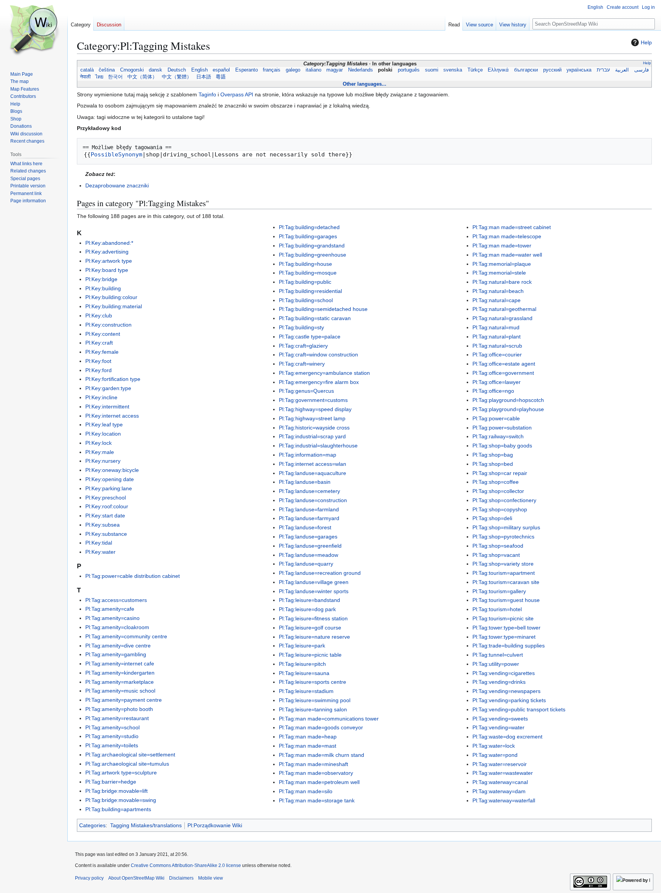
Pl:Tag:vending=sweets (500, 719)
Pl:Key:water (100, 552)
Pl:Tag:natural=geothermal (504, 309)
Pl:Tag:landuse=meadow (308, 555)
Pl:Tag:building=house (305, 264)
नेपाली (85, 77)
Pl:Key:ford (98, 370)
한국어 (115, 77)
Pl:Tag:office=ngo (493, 391)
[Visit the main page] (33, 30)
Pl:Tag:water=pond (495, 755)
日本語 (204, 77)
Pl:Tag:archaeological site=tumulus (127, 764)
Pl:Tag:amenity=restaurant (117, 718)
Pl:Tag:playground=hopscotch (508, 400)
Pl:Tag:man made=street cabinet (511, 227)
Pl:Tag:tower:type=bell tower (506, 628)
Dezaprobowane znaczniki (117, 185)
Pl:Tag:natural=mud (495, 327)
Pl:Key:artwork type (108, 261)
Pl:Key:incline (101, 397)
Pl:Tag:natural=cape (496, 300)
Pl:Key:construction (108, 325)
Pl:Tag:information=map (307, 455)
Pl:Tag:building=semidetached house (323, 309)
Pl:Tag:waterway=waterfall (503, 800)
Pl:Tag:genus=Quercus (306, 391)
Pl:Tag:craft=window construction (318, 354)
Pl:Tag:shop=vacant (496, 555)
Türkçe (475, 70)
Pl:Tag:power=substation (502, 428)
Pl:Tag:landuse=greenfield (310, 546)
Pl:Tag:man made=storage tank (317, 800)
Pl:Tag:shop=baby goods (502, 445)
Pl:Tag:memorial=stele (499, 273)
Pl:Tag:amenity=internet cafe (119, 663)
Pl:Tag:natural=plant (496, 336)
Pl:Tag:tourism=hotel (497, 609)
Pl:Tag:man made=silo (305, 791)
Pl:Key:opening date (109, 479)
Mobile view (210, 878)
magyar (335, 70)
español (221, 70)
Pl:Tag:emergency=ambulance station (324, 373)
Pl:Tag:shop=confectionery (504, 500)
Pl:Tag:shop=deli (492, 518)
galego (293, 70)
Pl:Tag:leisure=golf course (310, 628)
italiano (313, 70)
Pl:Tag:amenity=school (112, 727)
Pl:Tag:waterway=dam (499, 791)
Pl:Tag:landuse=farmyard (309, 518)
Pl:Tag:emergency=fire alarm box (319, 382)
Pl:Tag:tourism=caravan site (505, 582)
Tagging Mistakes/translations (146, 825)
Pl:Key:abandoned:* (109, 243)
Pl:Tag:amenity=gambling (115, 654)
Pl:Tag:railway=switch (498, 436)
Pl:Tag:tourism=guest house (506, 600)
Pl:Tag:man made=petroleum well (319, 782)
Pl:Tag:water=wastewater (502, 773)
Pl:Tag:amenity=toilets (111, 745)
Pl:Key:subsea (102, 525)
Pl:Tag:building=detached (309, 227)
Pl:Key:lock (98, 443)
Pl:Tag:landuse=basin (304, 482)
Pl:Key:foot (98, 361)
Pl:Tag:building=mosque (308, 273)
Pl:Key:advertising (107, 252)
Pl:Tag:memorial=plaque (501, 264)
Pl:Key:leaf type (104, 424)
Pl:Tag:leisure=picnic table (310, 655)
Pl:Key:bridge (101, 279)
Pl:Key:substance (106, 534)
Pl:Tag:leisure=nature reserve (314, 637)
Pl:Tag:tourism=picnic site (503, 618)
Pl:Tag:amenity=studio (111, 736)
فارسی (641, 70)
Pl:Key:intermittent (107, 406)
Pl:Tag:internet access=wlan (312, 464)
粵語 (220, 77)
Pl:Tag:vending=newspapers (506, 691)
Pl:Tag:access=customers (116, 600)
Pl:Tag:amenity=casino (112, 618)
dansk (155, 70)
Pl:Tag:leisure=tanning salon (313, 709)
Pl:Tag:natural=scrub (497, 346)
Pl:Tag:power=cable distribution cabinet (132, 576)
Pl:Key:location (103, 434)
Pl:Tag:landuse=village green (313, 582)
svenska (453, 70)
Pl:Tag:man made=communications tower (329, 719)
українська (579, 70)
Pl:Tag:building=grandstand (312, 245)
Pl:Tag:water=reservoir (499, 764)
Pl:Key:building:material (113, 306)
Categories (92, 825)
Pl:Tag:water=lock (493, 746)
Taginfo (207, 94)
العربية (622, 70)
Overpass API (236, 94)
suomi (431, 70)
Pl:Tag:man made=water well (507, 255)
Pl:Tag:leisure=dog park (307, 609)
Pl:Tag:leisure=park (302, 646)
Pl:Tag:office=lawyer (496, 382)
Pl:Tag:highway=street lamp (312, 418)
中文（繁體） (176, 77)
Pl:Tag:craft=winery (302, 364)
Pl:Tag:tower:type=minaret (504, 637)
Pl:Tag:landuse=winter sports (313, 591)
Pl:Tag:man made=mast (307, 746)
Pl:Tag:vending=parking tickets (509, 700)
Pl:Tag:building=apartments (118, 809)
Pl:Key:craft (99, 343)
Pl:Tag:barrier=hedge (110, 782)
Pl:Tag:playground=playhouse (508, 409)
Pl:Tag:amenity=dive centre (118, 646)
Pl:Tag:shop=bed (492, 464)
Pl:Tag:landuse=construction (313, 500)
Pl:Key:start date (105, 515)
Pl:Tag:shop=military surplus (506, 527)
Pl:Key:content (102, 334)
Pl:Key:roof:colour (106, 506)
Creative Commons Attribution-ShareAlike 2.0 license (186, 865)
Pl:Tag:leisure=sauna (304, 673)
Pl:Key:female (102, 352)
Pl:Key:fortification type (112, 379)
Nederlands (360, 70)
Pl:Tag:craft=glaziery (303, 346)
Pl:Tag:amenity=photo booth (119, 709)
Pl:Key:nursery (102, 461)
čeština (107, 70)
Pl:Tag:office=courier (497, 354)
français (271, 70)
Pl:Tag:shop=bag (492, 455)
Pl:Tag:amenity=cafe (109, 609)
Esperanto (246, 70)
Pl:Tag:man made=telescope (506, 236)
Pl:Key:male (99, 452)
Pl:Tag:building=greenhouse (312, 255)
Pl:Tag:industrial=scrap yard (312, 436)
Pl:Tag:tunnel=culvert (497, 655)
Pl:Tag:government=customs (313, 400)
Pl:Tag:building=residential (310, 291)
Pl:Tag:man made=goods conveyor (321, 727)
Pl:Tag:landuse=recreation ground (320, 573)
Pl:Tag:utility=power (495, 664)
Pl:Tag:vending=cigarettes (503, 673)
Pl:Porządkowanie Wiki (214, 825)
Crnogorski (131, 70)
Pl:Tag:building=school (306, 300)
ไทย (99, 77)
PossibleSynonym (116, 154)
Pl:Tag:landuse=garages (308, 537)
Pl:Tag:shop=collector (498, 491)
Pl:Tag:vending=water (498, 727)
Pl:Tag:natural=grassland (502, 318)
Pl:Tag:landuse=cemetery (309, 491)
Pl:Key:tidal (98, 543)
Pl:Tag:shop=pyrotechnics (503, 537)
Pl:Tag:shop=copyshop (499, 509)
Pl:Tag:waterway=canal (500, 782)
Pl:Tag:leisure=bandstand (309, 600)
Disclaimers (181, 878)
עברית (603, 70)
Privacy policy (89, 878)
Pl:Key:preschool (105, 497)
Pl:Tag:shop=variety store (503, 564)
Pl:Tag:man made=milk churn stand (321, 755)
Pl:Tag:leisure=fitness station (313, 618)
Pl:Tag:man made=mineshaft (313, 764)
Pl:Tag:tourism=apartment (503, 573)
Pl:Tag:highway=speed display (315, 409)
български (525, 70)
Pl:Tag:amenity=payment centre (123, 700)
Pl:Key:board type (106, 270)
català (86, 70)
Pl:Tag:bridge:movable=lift (116, 791)
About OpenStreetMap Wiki (136, 878)
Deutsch (177, 70)
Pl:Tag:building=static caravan (315, 318)
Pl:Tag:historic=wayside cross (314, 428)
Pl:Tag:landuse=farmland (309, 509)
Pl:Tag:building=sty (301, 327)
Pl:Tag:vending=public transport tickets (518, 709)
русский (552, 70)
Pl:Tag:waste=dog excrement (507, 737)
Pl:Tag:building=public (305, 282)
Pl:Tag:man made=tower (501, 245)
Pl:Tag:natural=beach (498, 291)
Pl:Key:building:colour (111, 297)
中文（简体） (142, 77)
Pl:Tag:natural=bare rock (502, 282)
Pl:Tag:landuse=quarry (306, 564)
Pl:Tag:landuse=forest (305, 527)
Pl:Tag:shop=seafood (497, 546)
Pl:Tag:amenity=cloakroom (117, 627)
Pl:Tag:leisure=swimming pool (314, 700)
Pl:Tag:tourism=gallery (499, 591)
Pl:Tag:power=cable (496, 418)
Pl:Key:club (98, 315)
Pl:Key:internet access (112, 416)
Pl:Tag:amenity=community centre (126, 636)
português (408, 70)
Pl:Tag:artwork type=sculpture (121, 772)
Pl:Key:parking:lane (108, 488)
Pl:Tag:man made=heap (308, 737)
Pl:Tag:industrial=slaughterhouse (318, 445)
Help (646, 42)
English (199, 70)
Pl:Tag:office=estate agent (503, 364)
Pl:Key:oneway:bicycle (112, 470)
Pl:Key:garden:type (108, 388)
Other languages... (364, 84)
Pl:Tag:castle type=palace (309, 336)
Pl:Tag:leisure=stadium (306, 691)
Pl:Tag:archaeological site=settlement (130, 754)
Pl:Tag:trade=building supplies (508, 646)
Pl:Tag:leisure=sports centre (312, 682)
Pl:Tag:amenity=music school (120, 691)
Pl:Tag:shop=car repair (499, 473)
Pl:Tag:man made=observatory (316, 773)
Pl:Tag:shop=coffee (495, 482)
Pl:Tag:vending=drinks (499, 682)
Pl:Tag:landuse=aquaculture (312, 473)
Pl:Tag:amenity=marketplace (119, 682)
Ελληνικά (498, 70)
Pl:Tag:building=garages (308, 236)
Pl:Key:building (103, 288)
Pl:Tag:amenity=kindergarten (120, 673)
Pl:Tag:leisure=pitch (302, 664)
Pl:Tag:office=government (503, 373)
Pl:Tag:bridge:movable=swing (120, 800)
